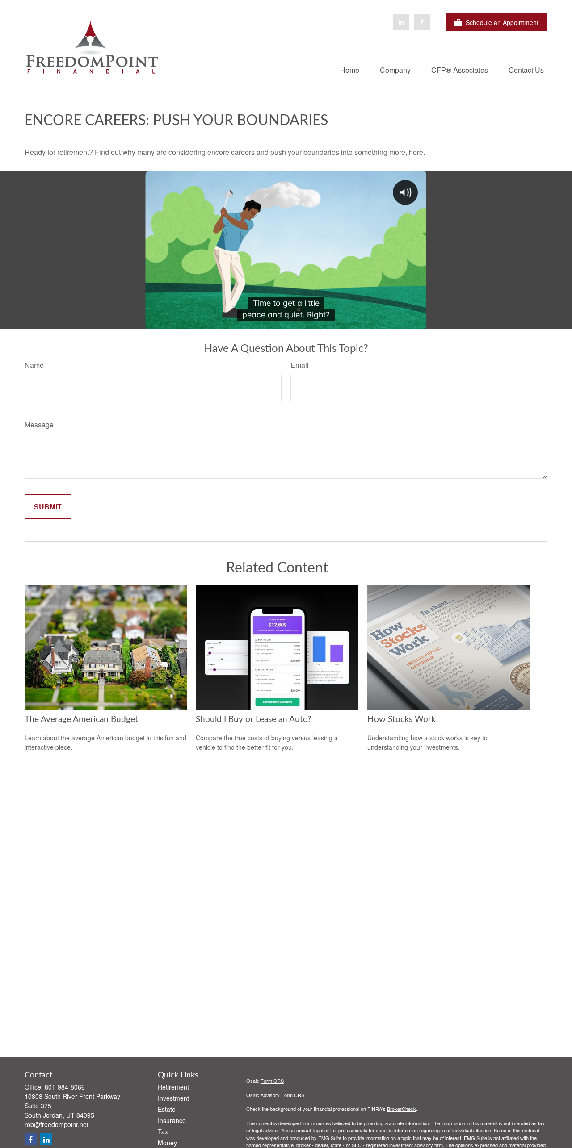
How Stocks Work (401, 719)
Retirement (173, 1086)
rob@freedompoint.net (56, 1124)
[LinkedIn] (401, 22)
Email (299, 365)
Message (39, 424)
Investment (173, 1098)
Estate (167, 1109)
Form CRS (272, 1080)
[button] (349, 69)
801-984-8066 (65, 1086)
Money (167, 1142)
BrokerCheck (401, 1108)
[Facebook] (422, 22)
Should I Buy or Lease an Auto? (253, 719)
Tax (163, 1131)
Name (34, 365)
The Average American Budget (81, 719)
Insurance (172, 1120)
